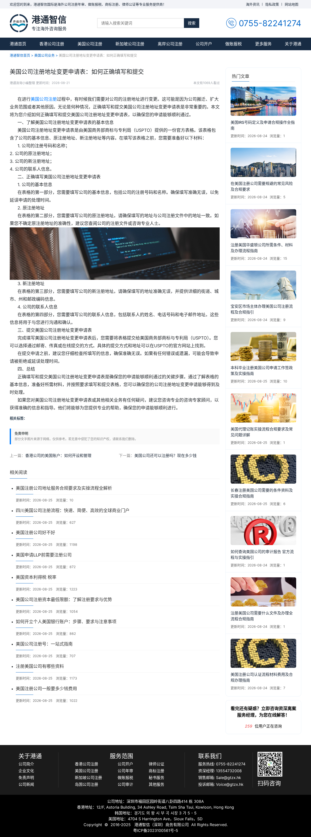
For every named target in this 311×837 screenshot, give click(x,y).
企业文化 (26, 770)
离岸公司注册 (170, 43)
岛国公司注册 (86, 784)
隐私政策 (272, 4)
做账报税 (233, 43)
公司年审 (125, 770)
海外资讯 (252, 4)
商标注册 (156, 770)
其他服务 (156, 784)
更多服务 (263, 43)
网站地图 (291, 4)
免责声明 (26, 777)
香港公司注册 (51, 43)
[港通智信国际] (19, 23)
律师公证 (156, 764)
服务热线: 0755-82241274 (221, 764)
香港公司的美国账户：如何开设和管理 (58, 455)
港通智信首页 (20, 55)
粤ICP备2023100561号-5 (155, 830)
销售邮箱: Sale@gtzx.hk (219, 777)
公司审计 (125, 784)
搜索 (192, 23)
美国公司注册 (90, 43)
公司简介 (26, 764)
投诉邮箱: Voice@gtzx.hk (220, 784)
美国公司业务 (44, 55)
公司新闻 (26, 784)
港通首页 (18, 43)
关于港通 (293, 43)
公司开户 (204, 43)
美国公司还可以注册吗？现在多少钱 (165, 455)
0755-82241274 (270, 23)
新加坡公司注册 (129, 43)
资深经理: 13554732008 (220, 770)
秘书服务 (156, 777)
